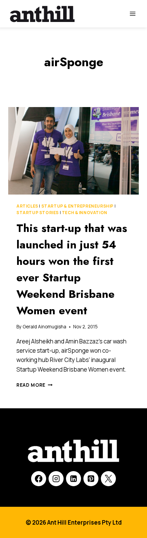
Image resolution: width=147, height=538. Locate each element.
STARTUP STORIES (37, 212)
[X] (108, 478)
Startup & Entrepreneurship (77, 206)
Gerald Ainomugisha (44, 327)
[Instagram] (56, 478)
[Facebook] (38, 478)
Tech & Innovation (84, 212)
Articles (27, 206)
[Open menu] (132, 13)
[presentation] (73, 151)
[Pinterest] (90, 478)
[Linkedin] (73, 478)
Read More (34, 385)
